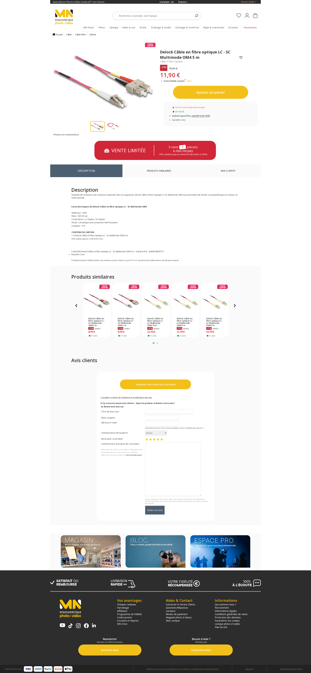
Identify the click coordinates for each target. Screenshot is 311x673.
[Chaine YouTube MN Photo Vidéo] (62, 625)
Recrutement (222, 607)
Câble (69, 34)
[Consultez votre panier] (255, 16)
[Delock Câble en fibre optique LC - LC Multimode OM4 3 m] (214, 301)
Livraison (170, 610)
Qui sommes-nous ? (225, 604)
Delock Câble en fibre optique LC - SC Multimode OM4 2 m (96, 322)
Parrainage (123, 607)
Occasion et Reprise (127, 620)
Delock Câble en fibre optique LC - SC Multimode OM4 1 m (126, 322)
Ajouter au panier (210, 92)
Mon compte (173, 620)
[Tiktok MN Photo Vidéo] (70, 626)
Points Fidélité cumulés (174, 81)
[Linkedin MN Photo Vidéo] (94, 625)
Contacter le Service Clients (180, 604)
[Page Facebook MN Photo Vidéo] (86, 626)
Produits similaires (159, 170)
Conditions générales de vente (231, 614)
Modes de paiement (177, 614)
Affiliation (122, 610)
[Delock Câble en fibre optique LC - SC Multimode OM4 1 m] (126, 301)
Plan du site (221, 627)
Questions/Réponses (177, 607)
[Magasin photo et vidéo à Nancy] (91, 551)
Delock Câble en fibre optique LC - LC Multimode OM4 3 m (214, 322)
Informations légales (226, 610)
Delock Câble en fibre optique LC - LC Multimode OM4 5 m (185, 322)
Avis (228, 170)
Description (86, 171)
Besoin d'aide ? (248, 1)
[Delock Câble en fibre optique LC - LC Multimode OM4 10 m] (155, 301)
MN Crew (122, 623)
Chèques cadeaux (126, 604)
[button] (154, 343)
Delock (93, 34)
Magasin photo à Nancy (178, 617)
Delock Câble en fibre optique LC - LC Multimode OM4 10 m (155, 322)
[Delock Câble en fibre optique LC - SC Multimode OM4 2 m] (96, 301)
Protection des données (228, 617)
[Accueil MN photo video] (67, 17)
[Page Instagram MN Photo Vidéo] (78, 626)
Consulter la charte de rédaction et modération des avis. (126, 397)
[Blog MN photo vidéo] (155, 551)
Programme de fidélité (129, 614)
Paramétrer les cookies (227, 620)
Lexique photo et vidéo (227, 623)
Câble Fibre (80, 34)
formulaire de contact (134, 455)
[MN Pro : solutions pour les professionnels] (220, 551)
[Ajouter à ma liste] (241, 57)
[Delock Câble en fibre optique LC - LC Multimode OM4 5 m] (185, 301)
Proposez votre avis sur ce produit (155, 384)
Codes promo (124, 617)
